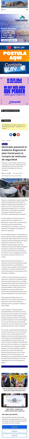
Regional (8, 140)
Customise (14, 431)
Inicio (4, 140)
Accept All (14, 427)
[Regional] (14, 4)
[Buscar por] (27, 9)
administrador (6, 173)
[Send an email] (9, 173)
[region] (14, 425)
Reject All (14, 435)
